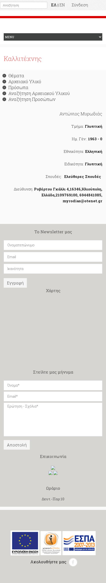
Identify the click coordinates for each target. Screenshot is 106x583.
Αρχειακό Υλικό (24, 81)
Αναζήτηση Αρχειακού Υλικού (39, 93)
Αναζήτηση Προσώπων (31, 99)
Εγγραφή (15, 282)
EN (62, 4)
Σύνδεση (80, 4)
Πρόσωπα (18, 87)
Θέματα (16, 76)
